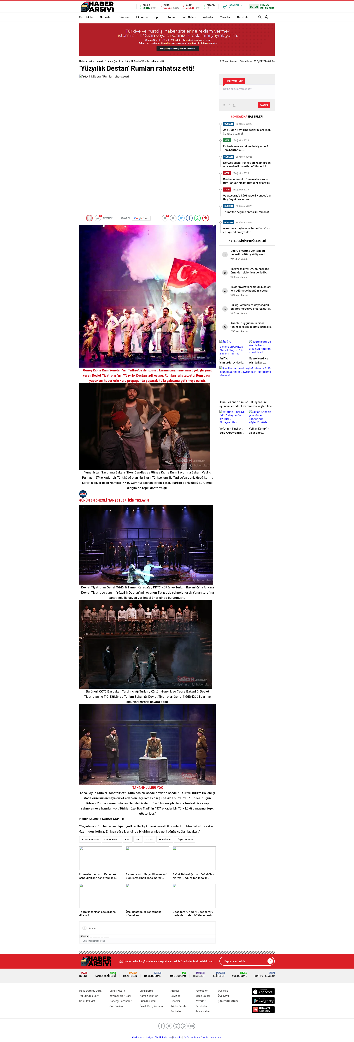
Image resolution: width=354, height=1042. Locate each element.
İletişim (149, 1037)
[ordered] (99, 937)
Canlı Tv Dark (117, 990)
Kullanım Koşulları (200, 1037)
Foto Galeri (189, 17)
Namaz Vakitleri (105, 974)
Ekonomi (142, 17)
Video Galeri (202, 995)
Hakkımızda (138, 1037)
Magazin (100, 61)
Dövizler (175, 995)
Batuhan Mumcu (90, 839)
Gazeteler (243, 17)
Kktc (127, 839)
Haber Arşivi (85, 61)
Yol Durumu (239, 974)
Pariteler (218, 974)
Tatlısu (149, 839)
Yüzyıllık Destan (184, 839)
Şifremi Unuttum (228, 1001)
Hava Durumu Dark (90, 990)
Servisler (106, 17)
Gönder (84, 936)
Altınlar (175, 990)
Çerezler (177, 1037)
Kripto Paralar (264, 974)
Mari (138, 839)
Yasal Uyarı (216, 1037)
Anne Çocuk (114, 61)
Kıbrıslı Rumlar (111, 839)
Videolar (207, 17)
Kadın (171, 17)
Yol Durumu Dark (89, 995)
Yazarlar (225, 17)
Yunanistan (165, 839)
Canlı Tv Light (87, 1001)
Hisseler (198, 974)
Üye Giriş (223, 990)
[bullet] (102, 937)
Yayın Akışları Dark (120, 995)
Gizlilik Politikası (163, 1037)
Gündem (124, 17)
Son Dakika (86, 17)
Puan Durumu (177, 974)
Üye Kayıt (223, 995)
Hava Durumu (152, 974)
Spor (158, 17)
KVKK (186, 1037)
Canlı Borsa (146, 990)
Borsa (83, 974)
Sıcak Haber (202, 1011)
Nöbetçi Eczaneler (121, 1001)
